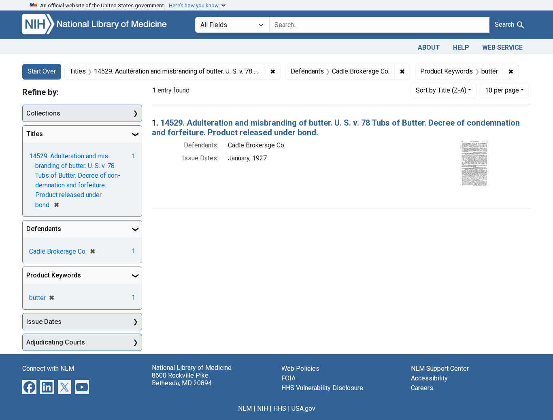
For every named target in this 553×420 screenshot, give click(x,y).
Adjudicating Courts (55, 342)
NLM (245, 408)
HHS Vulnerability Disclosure (322, 388)
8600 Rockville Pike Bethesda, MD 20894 (182, 379)
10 (502, 90)
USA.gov (303, 408)
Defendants (43, 229)
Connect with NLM (48, 368)
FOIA (288, 378)
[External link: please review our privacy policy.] (29, 387)
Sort (441, 90)
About (429, 47)
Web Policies (300, 368)
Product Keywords (53, 275)
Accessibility (429, 378)
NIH (262, 408)
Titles (34, 134)
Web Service (502, 47)
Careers (422, 388)
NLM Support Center (440, 368)
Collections (43, 113)
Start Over (42, 71)
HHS (279, 408)
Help (461, 47)
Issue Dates (44, 322)
